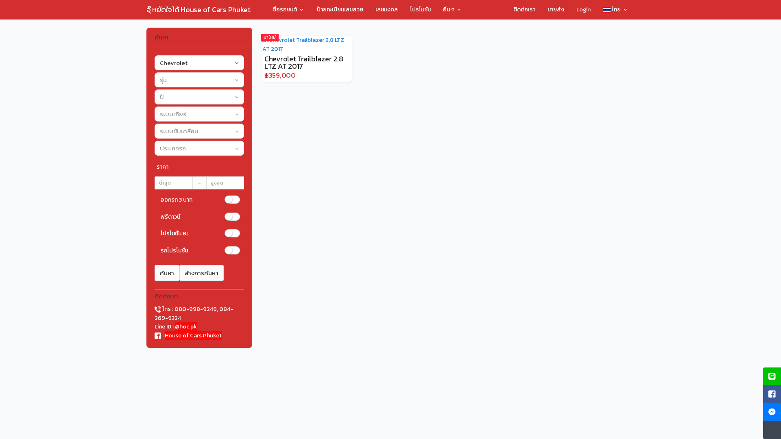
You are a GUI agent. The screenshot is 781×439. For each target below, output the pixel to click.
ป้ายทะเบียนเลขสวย (340, 9)
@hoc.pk (186, 326)
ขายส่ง (556, 9)
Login (583, 9)
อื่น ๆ (449, 9)
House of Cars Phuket (193, 335)
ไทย (616, 9)
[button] (199, 62)
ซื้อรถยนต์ (285, 9)
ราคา (162, 167)
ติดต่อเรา (524, 9)
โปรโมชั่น (420, 9)
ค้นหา (167, 273)
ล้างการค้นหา (201, 273)
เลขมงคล (386, 9)
